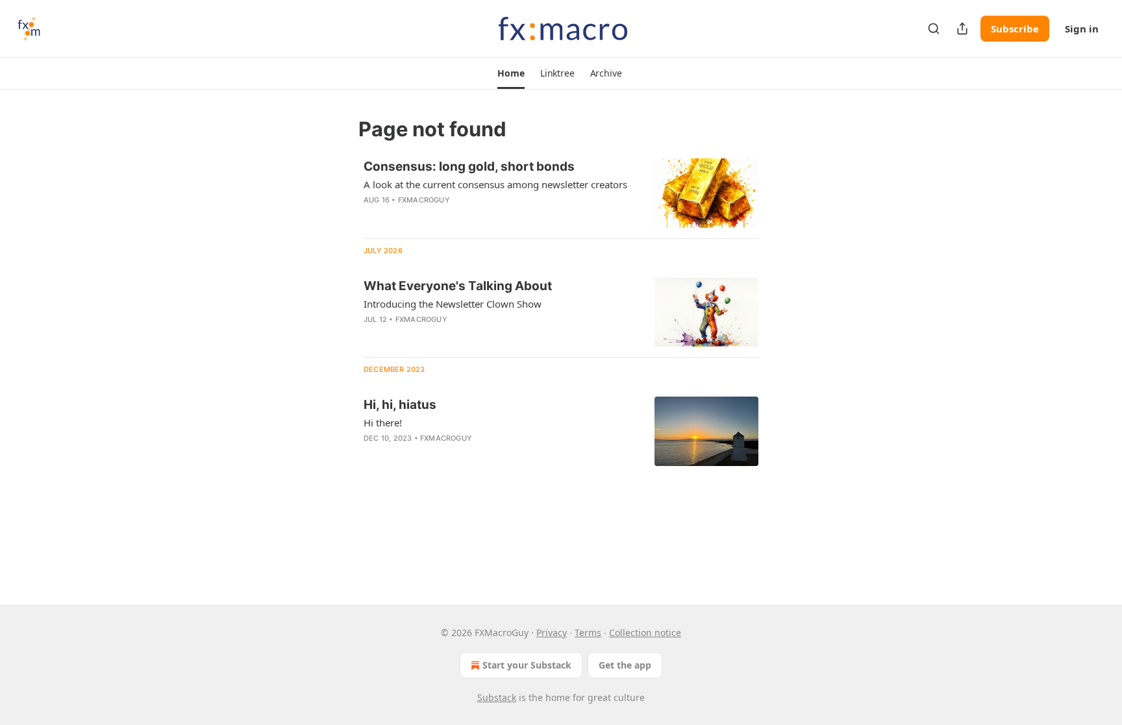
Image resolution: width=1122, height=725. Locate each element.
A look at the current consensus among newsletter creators (495, 184)
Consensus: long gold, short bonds (469, 166)
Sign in (1082, 28)
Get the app (625, 665)
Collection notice (645, 632)
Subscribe (1015, 28)
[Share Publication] (962, 29)
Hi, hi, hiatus (400, 404)
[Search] (934, 29)
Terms (588, 632)
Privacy (551, 632)
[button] (511, 73)
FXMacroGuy (424, 199)
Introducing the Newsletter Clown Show (453, 303)
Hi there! (383, 422)
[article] (561, 193)
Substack (496, 697)
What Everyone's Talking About (458, 285)
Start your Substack (526, 665)
